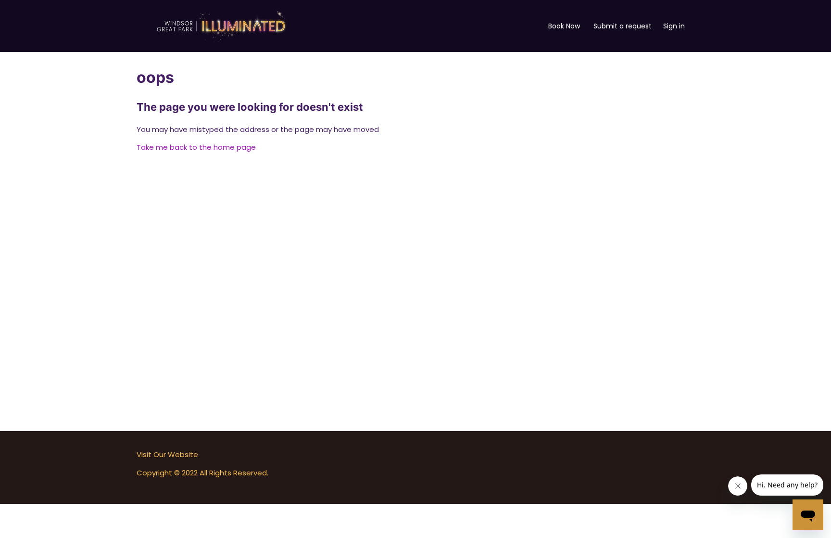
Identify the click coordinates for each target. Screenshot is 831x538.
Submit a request (622, 26)
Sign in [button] (674, 26)
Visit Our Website (167, 454)
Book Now (564, 26)
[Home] (221, 25)
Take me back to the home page (196, 147)
